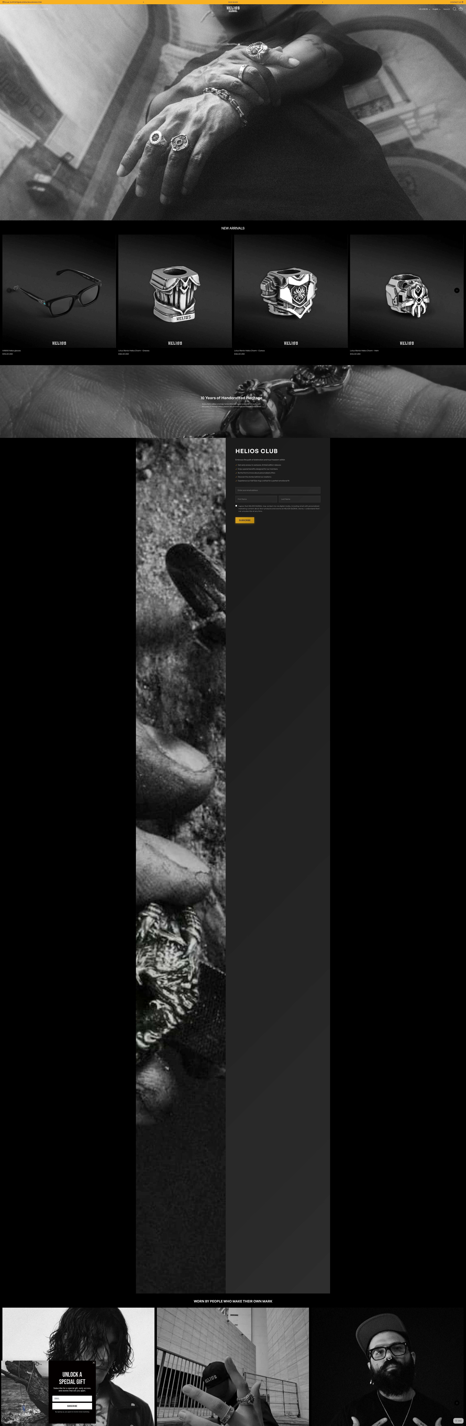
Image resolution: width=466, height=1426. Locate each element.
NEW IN (15, 9)
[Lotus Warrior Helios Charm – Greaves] (175, 291)
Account (446, 9)
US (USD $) (423, 9)
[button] (9, 290)
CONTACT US (455, 2)
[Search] (454, 9)
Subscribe (72, 1406)
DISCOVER (44, 9)
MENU (5, 9)
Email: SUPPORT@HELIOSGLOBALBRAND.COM (23, 2)
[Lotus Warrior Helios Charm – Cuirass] (291, 291)
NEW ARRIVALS (233, 228)
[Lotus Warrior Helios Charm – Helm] (407, 291)
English (435, 9)
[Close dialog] (94, 1363)
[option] (233, 110)
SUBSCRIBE (245, 520)
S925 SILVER (233, 2)
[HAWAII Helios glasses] (59, 291)
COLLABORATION (29, 9)
